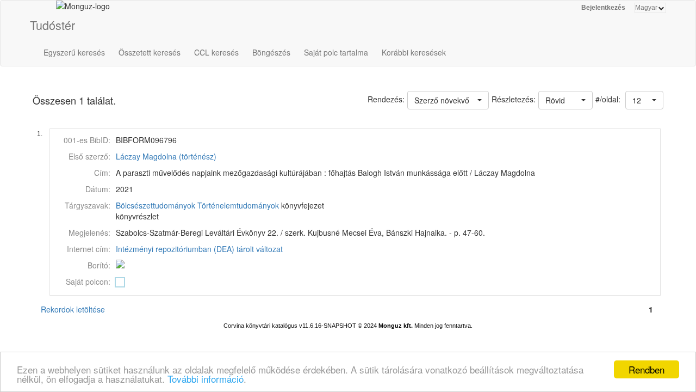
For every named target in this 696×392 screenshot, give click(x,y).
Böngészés (271, 52)
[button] (644, 100)
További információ (205, 378)
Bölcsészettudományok (155, 205)
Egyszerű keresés (74, 52)
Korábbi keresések (414, 52)
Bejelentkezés (603, 7)
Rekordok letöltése (73, 309)
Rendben (646, 369)
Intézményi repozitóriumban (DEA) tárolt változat (199, 248)
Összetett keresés (150, 52)
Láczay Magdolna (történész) (166, 156)
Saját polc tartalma (336, 52)
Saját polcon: (88, 281)
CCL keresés (216, 52)
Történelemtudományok (238, 205)
